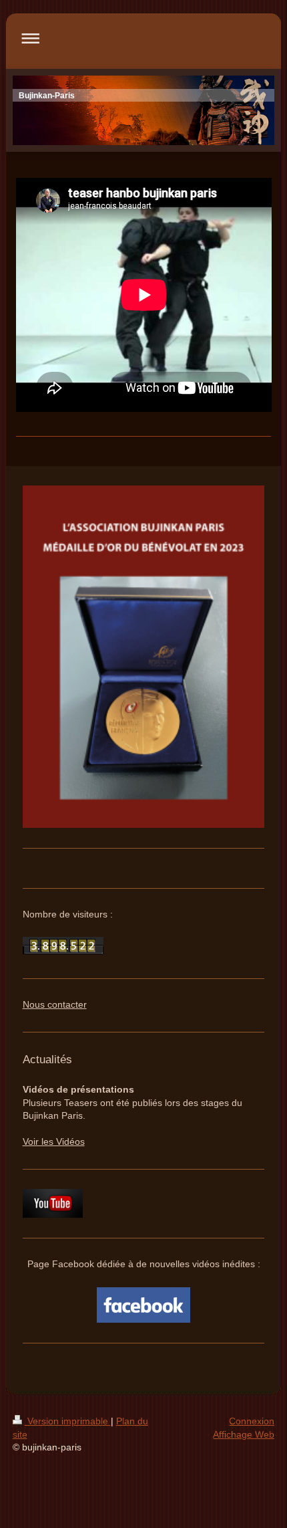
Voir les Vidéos (54, 1141)
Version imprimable (68, 1421)
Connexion (251, 1421)
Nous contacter (55, 1004)
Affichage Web (243, 1434)
